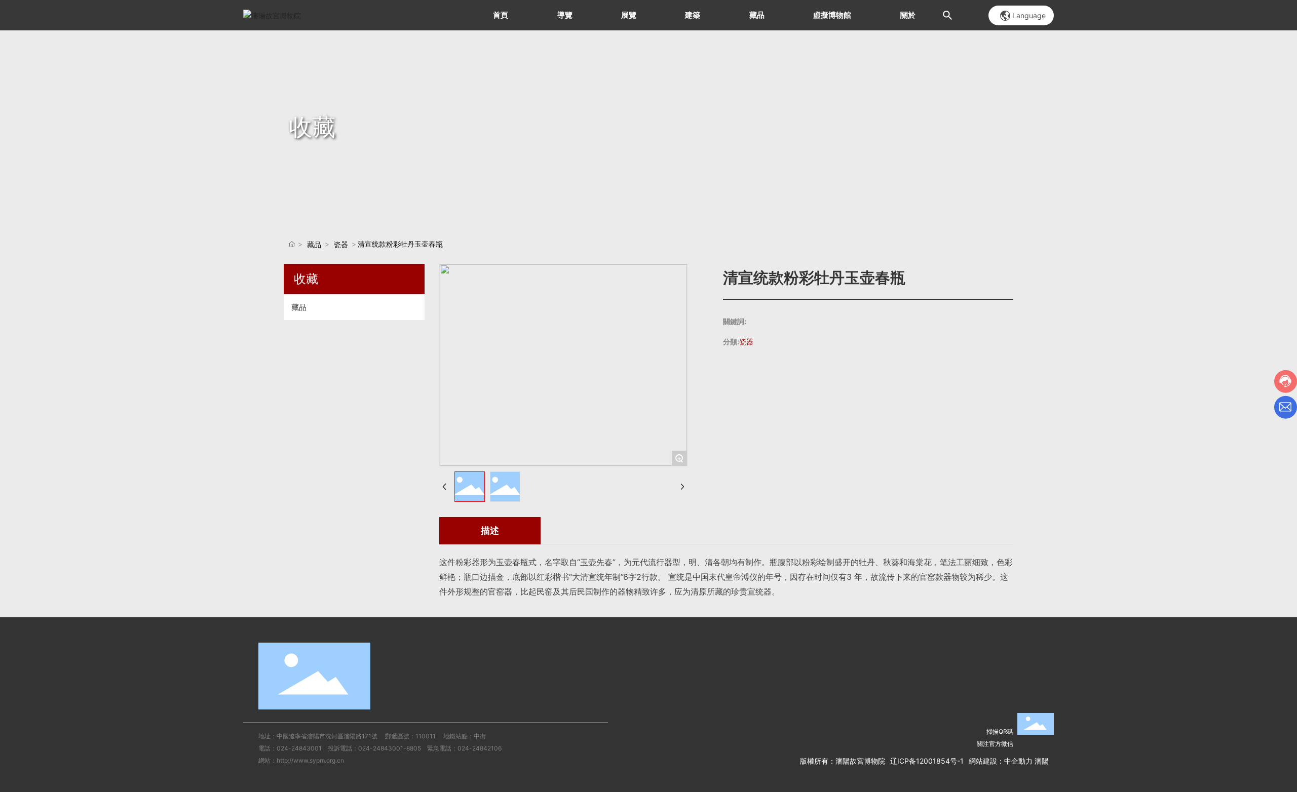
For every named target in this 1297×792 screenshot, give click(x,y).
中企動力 (1018, 761)
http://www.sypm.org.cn (310, 760)
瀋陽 (1042, 761)
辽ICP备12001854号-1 (927, 761)
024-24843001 (299, 748)
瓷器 (341, 244)
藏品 (314, 244)
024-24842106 (479, 748)
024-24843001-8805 (389, 748)
